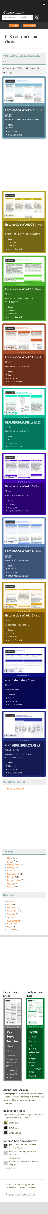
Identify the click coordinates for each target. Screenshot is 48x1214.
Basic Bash (31, 1145)
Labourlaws (12, 908)
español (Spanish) (15, 134)
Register (29, 25)
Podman (10, 901)
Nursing (10, 867)
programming (27, 1100)
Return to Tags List (15, 788)
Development (13, 864)
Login (14, 25)
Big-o (9, 926)
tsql (10, 1077)
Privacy (32, 1187)
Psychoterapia (13, 920)
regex (33, 1059)
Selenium (11, 870)
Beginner (11, 883)
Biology (10, 877)
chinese (32, 1062)
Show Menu (44, 4)
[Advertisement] (18, 4)
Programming (13, 874)
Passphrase (12, 923)
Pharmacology (13, 880)
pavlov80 (13, 1151)
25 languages (38, 1097)
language (7, 1103)
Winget (10, 917)
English (10, 511)
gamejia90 (13, 1145)
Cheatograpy (13, 911)
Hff (32, 1045)
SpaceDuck (14, 1127)
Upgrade (11, 914)
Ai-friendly (11, 929)
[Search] (36, 17)
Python (10, 861)
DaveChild (13, 1122)
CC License (11, 1187)
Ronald (10, 124)
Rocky (10, 904)
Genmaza (11, 695)
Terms (22, 1187)
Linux (9, 858)
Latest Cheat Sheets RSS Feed (21, 1194)
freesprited (13, 1071)
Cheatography (10, 1093)
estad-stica (12, 131)
